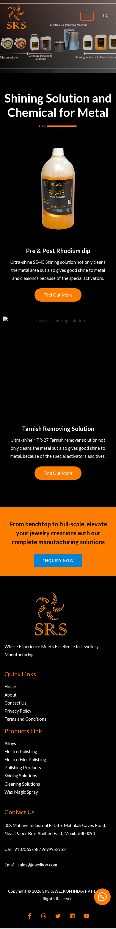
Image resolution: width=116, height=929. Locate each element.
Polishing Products (22, 767)
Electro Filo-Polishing (25, 759)
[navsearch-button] (105, 16)
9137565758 (26, 849)
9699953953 (53, 849)
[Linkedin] (72, 916)
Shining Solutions (20, 775)
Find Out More (58, 294)
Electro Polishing (20, 751)
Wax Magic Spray (21, 792)
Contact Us (15, 702)
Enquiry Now (58, 560)
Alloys (10, 743)
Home (10, 686)
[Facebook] (29, 916)
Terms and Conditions (25, 719)
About (10, 694)
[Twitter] (58, 916)
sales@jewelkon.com (37, 864)
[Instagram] (43, 916)
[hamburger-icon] (87, 16)
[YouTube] (86, 916)
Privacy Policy (17, 711)
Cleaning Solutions (22, 784)
